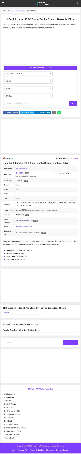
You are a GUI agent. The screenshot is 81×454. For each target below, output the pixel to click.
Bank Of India (9, 407)
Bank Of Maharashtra (12, 411)
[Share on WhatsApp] (59, 112)
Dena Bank (8, 418)
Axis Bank (8, 401)
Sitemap (58, 450)
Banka (18, 194)
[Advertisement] (40, 47)
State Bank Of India (11, 435)
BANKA (6, 312)
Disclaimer (50, 450)
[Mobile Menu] (3, 3)
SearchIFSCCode (40, 4)
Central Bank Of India (12, 414)
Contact (66, 450)
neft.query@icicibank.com (24, 221)
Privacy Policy (23, 450)
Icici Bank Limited (21, 168)
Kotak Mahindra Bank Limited (15, 428)
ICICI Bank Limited (11, 424)
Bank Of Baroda (10, 404)
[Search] (73, 103)
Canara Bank (9, 438)
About (14, 450)
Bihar (17, 189)
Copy (27, 173)
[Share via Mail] (54, 112)
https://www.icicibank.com (24, 226)
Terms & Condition (37, 450)
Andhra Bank (9, 397)
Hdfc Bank (8, 421)
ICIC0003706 (72, 158)
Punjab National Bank (12, 431)
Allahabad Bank (10, 394)
